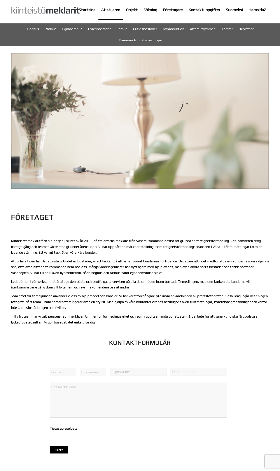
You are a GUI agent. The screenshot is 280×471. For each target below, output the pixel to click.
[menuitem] (87, 9)
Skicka (58, 450)
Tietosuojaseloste (63, 428)
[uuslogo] (45, 12)
